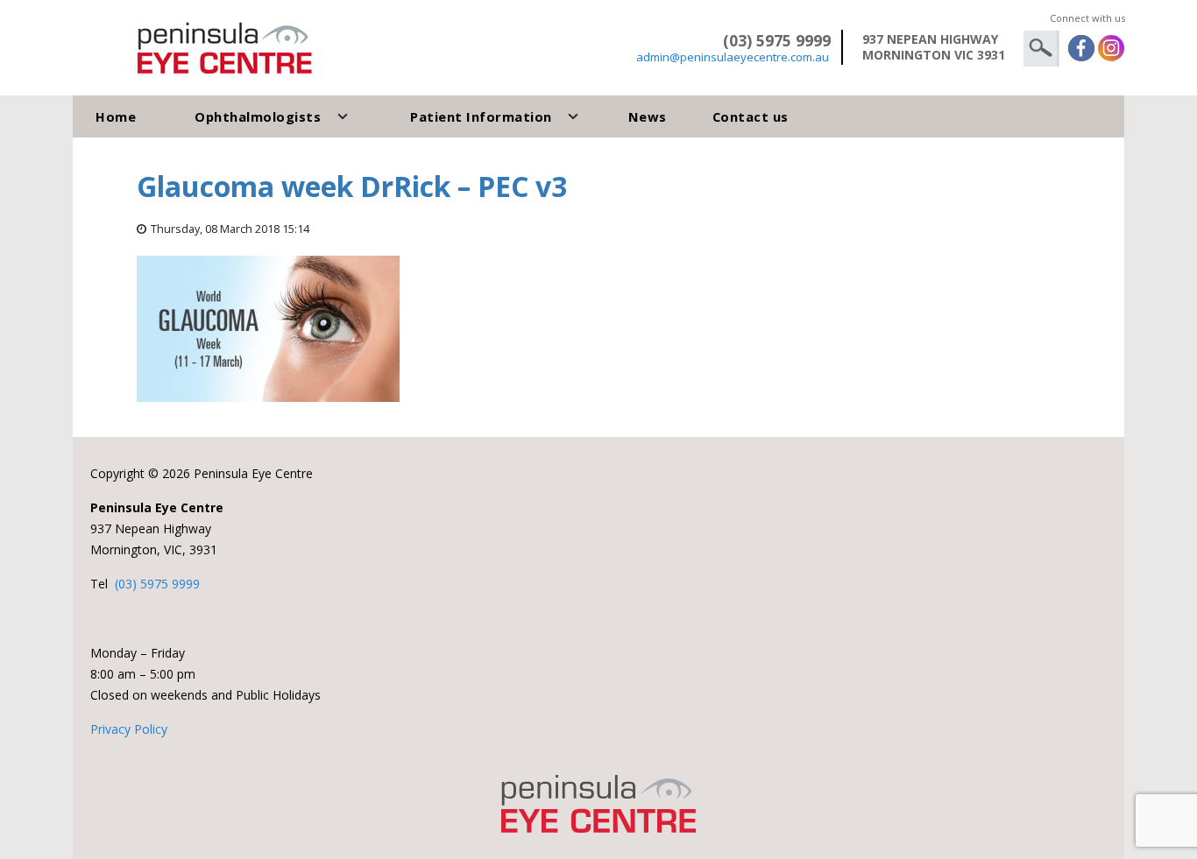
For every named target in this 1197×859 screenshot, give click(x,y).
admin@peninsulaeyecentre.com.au (732, 57)
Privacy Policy (128, 729)
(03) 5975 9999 (157, 583)
